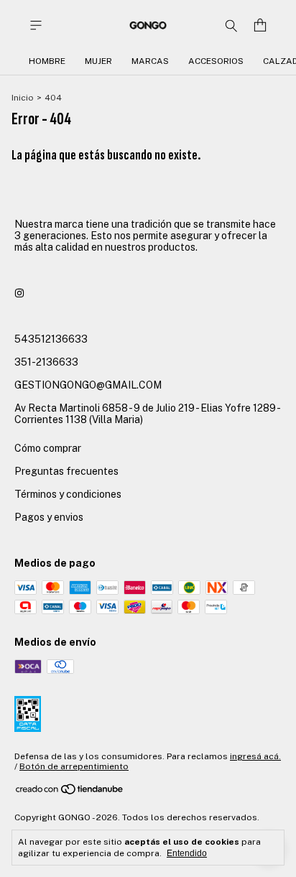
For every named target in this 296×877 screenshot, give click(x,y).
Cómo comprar (47, 448)
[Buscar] (231, 25)
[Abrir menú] (36, 25)
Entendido (187, 853)
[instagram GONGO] (19, 293)
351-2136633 (46, 362)
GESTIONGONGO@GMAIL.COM (88, 385)
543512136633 (51, 339)
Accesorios (216, 61)
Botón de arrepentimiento (74, 766)
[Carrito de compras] (260, 25)
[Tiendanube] (70, 792)
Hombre (47, 61)
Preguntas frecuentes (66, 471)
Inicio (22, 98)
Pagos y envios (48, 517)
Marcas (150, 61)
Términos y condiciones (67, 494)
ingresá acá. (255, 756)
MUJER (98, 61)
